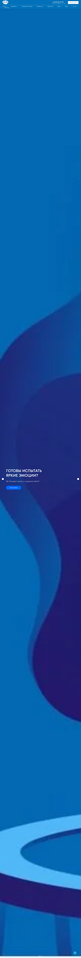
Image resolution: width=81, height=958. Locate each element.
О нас (74, 6)
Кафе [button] (66, 6)
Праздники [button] (14, 6)
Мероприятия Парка (27, 6)
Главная (4, 6)
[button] (73, 2)
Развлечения (40, 6)
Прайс (59, 6)
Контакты (7, 7)
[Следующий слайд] (78, 479)
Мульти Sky (50, 6)
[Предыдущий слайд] (3, 479)
